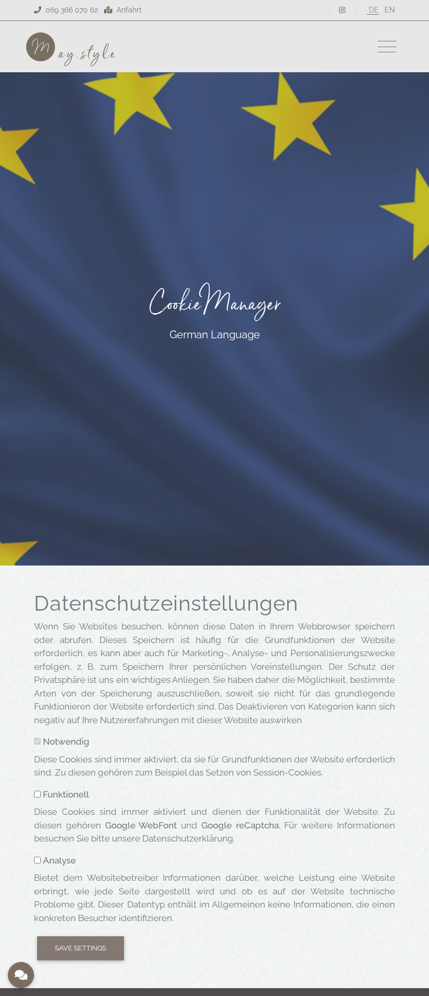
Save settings (80, 948)
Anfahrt (128, 10)
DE (373, 10)
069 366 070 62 (71, 10)
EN (390, 10)
